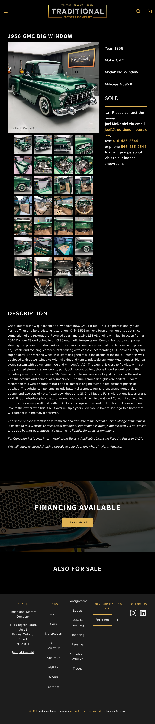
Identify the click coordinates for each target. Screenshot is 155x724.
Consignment (77, 601)
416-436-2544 (125, 140)
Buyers (77, 610)
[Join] (117, 620)
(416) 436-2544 (23, 652)
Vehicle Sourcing (77, 622)
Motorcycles (53, 633)
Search (53, 614)
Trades (77, 668)
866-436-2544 (133, 146)
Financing (77, 635)
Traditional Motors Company (53, 710)
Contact (53, 687)
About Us (53, 658)
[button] (22, 144)
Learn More (77, 522)
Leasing (77, 644)
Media (53, 677)
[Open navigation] (5, 11)
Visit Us (53, 667)
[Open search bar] (138, 11)
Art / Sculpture (53, 645)
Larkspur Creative (116, 710)
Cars (53, 624)
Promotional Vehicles (77, 656)
